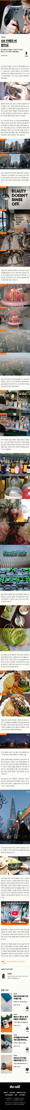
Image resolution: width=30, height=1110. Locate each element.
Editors (12, 1092)
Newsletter (21, 1092)
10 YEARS (22, 1095)
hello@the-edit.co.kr (19, 1098)
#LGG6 (22, 961)
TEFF (15, 1095)
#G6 (7, 961)
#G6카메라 (13, 961)
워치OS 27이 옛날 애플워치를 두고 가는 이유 (21, 1060)
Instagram (9, 1095)
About (6, 1092)
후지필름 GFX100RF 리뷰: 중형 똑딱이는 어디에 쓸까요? (21, 1039)
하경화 (10, 973)
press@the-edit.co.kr (18, 1100)
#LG (18, 961)
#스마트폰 (3, 963)
